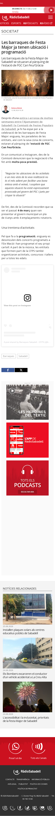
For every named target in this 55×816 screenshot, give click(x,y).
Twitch (35, 808)
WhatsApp (50, 808)
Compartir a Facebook (8, 370)
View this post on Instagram (17, 305)
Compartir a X (21, 370)
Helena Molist (16, 108)
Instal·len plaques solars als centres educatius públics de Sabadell (23, 631)
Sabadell (23, 356)
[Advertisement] (27, 515)
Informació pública (41, 779)
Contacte (10, 779)
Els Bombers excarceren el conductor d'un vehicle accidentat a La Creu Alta (25, 675)
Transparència (23, 779)
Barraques (8, 356)
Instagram (5, 808)
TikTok (27, 808)
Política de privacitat (27, 789)
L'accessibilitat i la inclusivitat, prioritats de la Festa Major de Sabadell (26, 719)
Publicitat (23, 784)
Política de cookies (38, 784)
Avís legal (12, 784)
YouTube (42, 808)
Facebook (20, 808)
